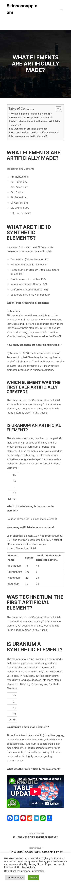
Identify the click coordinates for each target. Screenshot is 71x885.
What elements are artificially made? (31, 113)
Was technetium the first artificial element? (35, 132)
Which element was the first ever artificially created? (35, 123)
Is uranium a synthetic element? (29, 136)
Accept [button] (33, 877)
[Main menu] (61, 9)
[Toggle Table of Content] (57, 109)
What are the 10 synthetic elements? (31, 117)
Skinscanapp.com (22, 9)
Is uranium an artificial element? (29, 128)
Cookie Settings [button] (15, 877)
